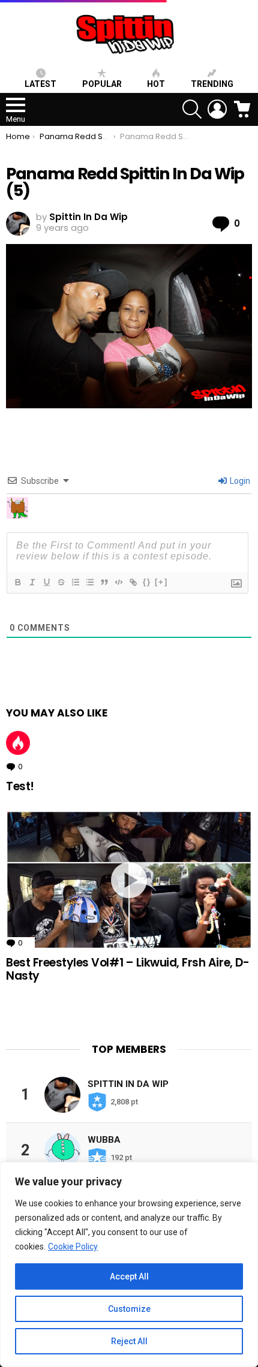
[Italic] (32, 582)
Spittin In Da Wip (128, 1084)
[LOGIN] (217, 109)
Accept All (129, 1276)
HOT (156, 84)
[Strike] (60, 582)
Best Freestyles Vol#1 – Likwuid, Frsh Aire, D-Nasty (127, 969)
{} (147, 581)
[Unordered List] (89, 582)
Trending (212, 84)
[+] (161, 581)
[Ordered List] (75, 582)
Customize (129, 1309)
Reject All (129, 1341)
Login (239, 481)
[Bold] (17, 582)
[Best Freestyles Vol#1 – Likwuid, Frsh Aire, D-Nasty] (129, 880)
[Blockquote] (104, 582)
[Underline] (46, 582)
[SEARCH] (192, 109)
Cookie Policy (73, 1246)
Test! (20, 786)
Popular (102, 84)
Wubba (104, 1139)
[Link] (132, 582)
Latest (40, 84)
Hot (18, 743)
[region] (129, 1264)
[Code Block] (118, 582)
